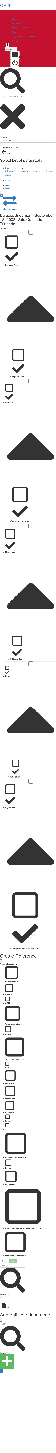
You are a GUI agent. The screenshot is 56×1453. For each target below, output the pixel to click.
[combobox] (28, 140)
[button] (1, 197)
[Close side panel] (1, 192)
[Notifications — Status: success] (7, 45)
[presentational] (54, 140)
